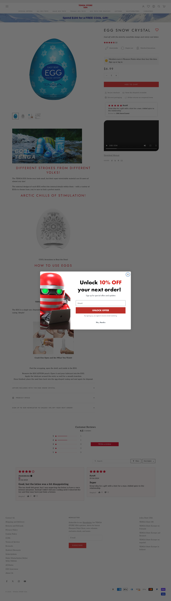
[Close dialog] (128, 274)
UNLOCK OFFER (100, 310)
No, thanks (100, 322)
